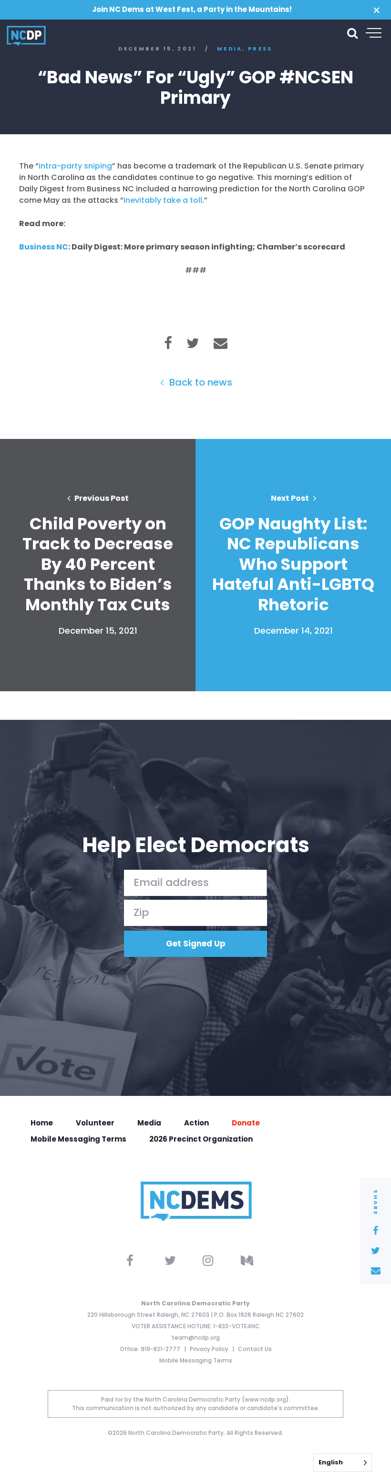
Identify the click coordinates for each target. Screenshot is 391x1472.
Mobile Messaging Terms (78, 1139)
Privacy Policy (210, 1349)
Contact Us (255, 1349)
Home (42, 1123)
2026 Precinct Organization (201, 1139)
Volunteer (95, 1123)
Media (149, 1123)
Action (196, 1123)
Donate (246, 1123)
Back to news (199, 382)
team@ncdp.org (196, 1337)
